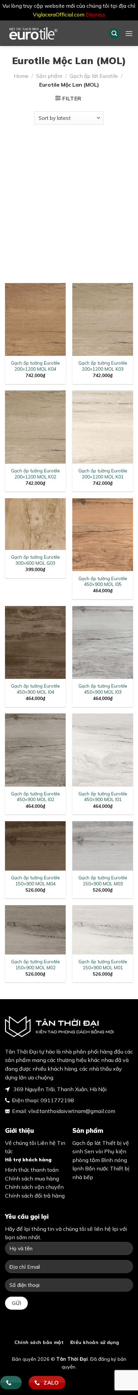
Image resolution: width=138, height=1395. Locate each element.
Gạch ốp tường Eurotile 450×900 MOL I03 (102, 689)
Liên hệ (46, 1143)
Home (21, 76)
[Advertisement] (69, 200)
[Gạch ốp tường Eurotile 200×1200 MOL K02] (35, 426)
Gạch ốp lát (86, 1143)
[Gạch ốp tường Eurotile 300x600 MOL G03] (35, 524)
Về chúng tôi (20, 1143)
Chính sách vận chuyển (34, 1186)
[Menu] (129, 33)
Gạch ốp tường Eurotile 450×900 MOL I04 (35, 689)
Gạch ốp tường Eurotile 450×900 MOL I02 (35, 796)
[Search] (114, 33)
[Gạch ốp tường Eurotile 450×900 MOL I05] (102, 534)
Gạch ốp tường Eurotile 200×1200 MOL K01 (102, 473)
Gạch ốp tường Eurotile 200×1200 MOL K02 (35, 473)
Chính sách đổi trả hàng (35, 1195)
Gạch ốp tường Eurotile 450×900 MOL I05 (102, 581)
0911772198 (57, 1100)
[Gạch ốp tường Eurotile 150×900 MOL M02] (35, 930)
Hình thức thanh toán (32, 1169)
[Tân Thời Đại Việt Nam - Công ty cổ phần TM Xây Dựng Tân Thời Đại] (51, 33)
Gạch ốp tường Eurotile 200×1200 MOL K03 (102, 366)
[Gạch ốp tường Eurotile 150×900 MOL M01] (102, 930)
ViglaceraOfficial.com (58, 14)
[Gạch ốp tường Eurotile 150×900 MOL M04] (35, 846)
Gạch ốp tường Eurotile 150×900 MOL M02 (35, 964)
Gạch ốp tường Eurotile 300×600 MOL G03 (35, 560)
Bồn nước (97, 1168)
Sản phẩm (49, 76)
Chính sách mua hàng (32, 1178)
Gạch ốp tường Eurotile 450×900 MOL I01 (102, 796)
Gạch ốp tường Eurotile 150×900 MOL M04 (35, 880)
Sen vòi (93, 1151)
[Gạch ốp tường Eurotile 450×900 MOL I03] (102, 642)
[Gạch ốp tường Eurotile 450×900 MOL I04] (35, 642)
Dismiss (95, 14)
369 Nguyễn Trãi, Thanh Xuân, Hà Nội (59, 1089)
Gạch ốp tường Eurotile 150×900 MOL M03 (102, 880)
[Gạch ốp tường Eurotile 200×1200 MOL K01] (102, 426)
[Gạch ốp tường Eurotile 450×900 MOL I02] (35, 749)
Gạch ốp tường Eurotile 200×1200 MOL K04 (35, 366)
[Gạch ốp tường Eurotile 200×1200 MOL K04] (35, 319)
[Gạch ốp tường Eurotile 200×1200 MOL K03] (102, 319)
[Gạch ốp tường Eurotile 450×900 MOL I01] (102, 749)
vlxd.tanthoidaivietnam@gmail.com (71, 1111)
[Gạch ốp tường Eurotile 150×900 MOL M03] (102, 846)
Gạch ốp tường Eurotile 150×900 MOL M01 (102, 964)
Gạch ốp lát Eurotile (94, 76)
